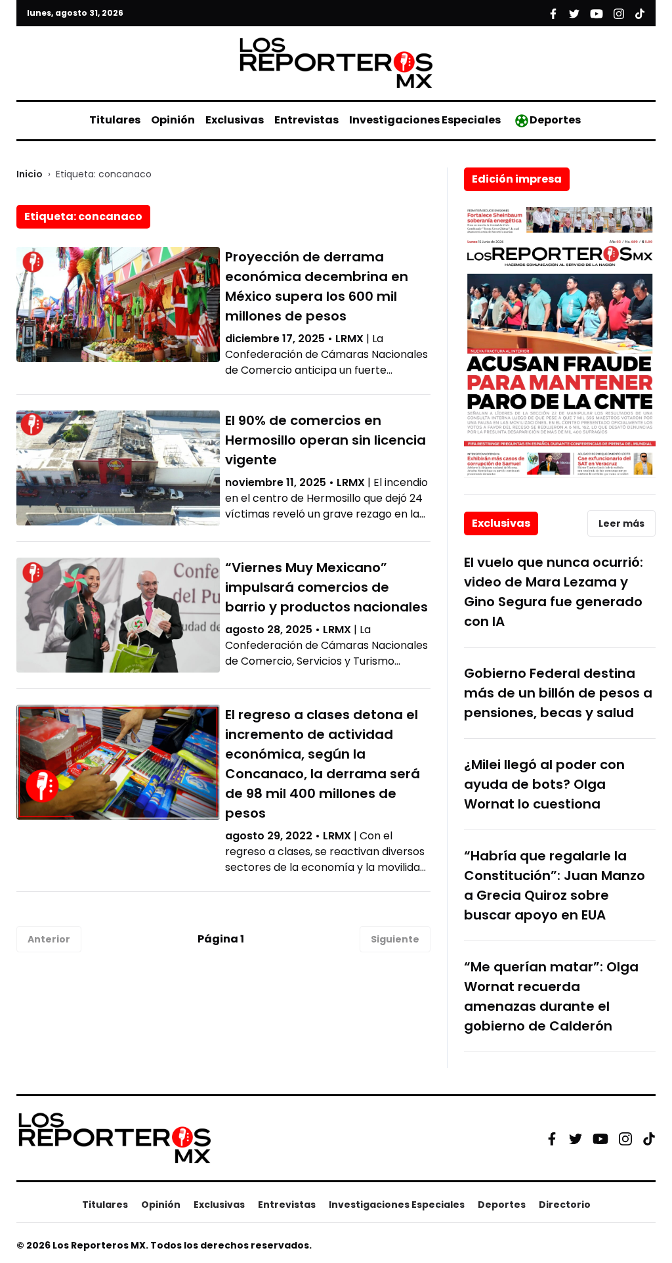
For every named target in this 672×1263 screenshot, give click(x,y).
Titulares (114, 119)
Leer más (621, 523)
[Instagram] (625, 1138)
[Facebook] (551, 1138)
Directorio (565, 1204)
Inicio (29, 174)
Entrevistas (306, 119)
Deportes (555, 119)
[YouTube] (600, 1138)
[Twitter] (575, 1138)
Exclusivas (234, 119)
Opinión (173, 119)
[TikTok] (649, 1138)
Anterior (49, 939)
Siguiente (395, 939)
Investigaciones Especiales (425, 119)
